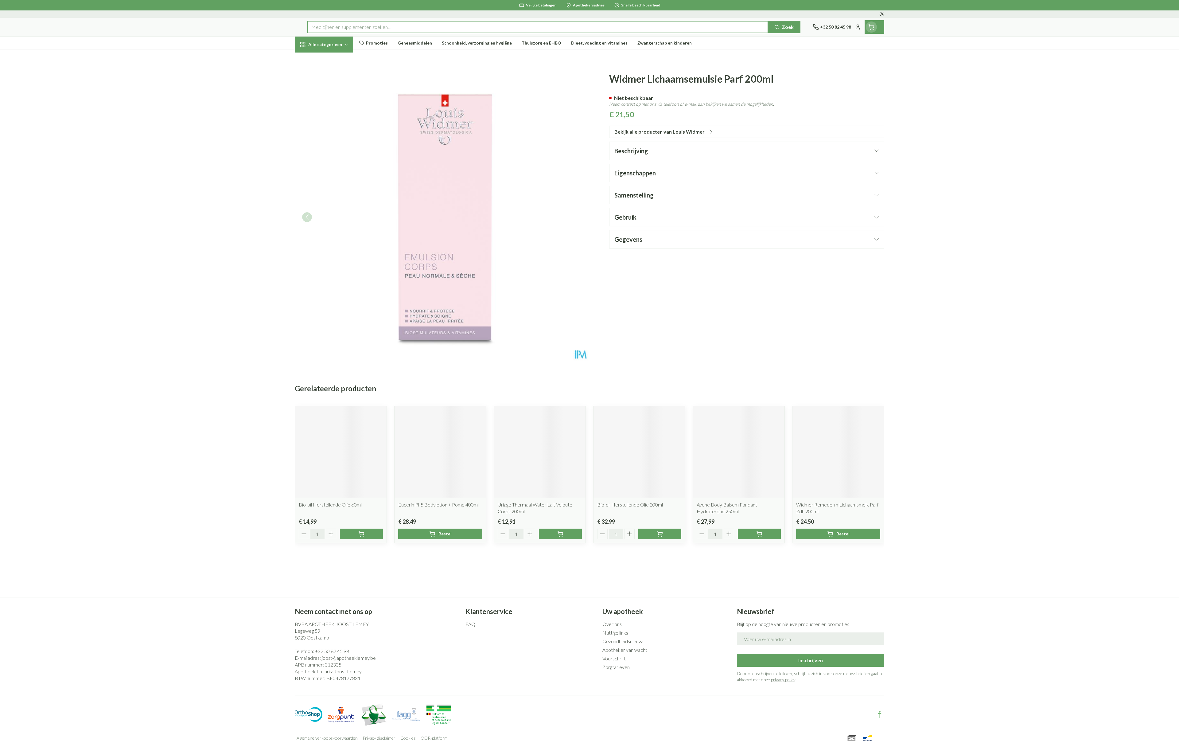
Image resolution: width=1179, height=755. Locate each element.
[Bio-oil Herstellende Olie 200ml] (639, 452)
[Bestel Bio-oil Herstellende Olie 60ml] (361, 534)
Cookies (408, 738)
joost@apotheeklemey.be (349, 658)
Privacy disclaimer (379, 738)
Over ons (612, 624)
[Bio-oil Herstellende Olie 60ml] (341, 452)
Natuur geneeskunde (334, 158)
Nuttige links (615, 633)
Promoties (312, 58)
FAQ (470, 624)
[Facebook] (879, 714)
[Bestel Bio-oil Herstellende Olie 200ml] (659, 534)
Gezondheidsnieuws (623, 641)
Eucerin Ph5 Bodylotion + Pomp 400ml (438, 504)
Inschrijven (810, 660)
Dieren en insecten (334, 192)
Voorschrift (614, 658)
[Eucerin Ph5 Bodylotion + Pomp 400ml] (440, 452)
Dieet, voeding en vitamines (334, 100)
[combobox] (537, 27)
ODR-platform (434, 738)
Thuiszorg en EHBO (334, 175)
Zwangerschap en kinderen (334, 122)
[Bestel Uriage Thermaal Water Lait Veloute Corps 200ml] (560, 534)
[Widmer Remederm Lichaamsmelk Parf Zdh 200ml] (838, 452)
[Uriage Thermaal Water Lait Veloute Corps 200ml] (540, 452)
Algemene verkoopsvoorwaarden (327, 738)
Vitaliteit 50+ (334, 141)
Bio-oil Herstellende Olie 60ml (330, 504)
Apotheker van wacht (624, 650)
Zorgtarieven (616, 667)
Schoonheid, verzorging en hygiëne (334, 78)
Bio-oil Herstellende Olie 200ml (630, 504)
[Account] (858, 27)
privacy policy (783, 679)
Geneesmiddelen (334, 208)
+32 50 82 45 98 (332, 651)
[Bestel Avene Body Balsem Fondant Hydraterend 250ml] (759, 534)
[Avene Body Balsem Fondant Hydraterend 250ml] (738, 452)
